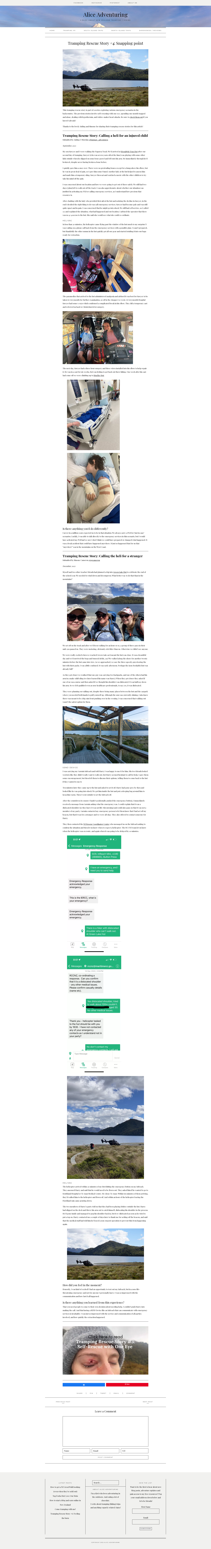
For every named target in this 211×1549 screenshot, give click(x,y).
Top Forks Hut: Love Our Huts (65, 1496)
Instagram (96, 3)
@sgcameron (94, 560)
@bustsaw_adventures (98, 140)
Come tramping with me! (65, 1509)
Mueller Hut (99, 375)
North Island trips (121, 30)
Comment (130, 1393)
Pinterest (115, 3)
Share (80, 1393)
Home (52, 30)
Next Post (148, 1402)
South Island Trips (93, 30)
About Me (132, 3)
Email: (145, 1517)
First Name (145, 1507)
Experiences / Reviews (150, 30)
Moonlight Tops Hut (129, 151)
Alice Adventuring (105, 14)
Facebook (78, 3)
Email (117, 1393)
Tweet (103, 1393)
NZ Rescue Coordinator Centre (96, 824)
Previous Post (63, 1402)
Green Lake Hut (120, 572)
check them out (136, 117)
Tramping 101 (69, 30)
